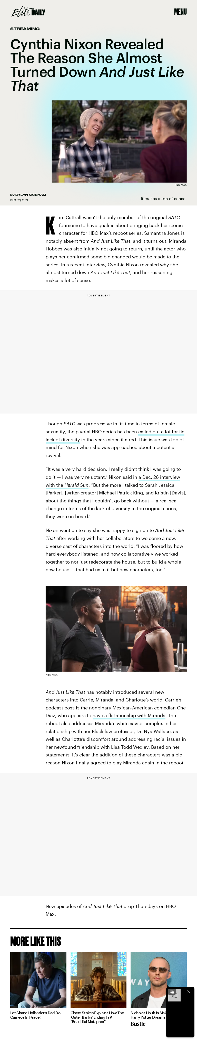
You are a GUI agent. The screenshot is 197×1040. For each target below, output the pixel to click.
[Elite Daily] (28, 11)
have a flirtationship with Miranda (129, 715)
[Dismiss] (189, 992)
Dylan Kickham (30, 194)
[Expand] (172, 992)
